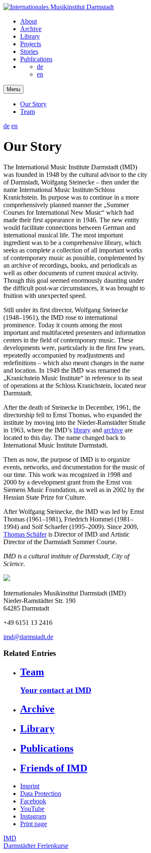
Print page (33, 823)
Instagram (33, 816)
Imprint (29, 786)
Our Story (33, 104)
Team (27, 111)
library (82, 430)
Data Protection (40, 793)
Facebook (33, 801)
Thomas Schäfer (25, 534)
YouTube (32, 808)
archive (113, 430)
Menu (13, 89)
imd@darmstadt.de (28, 636)
